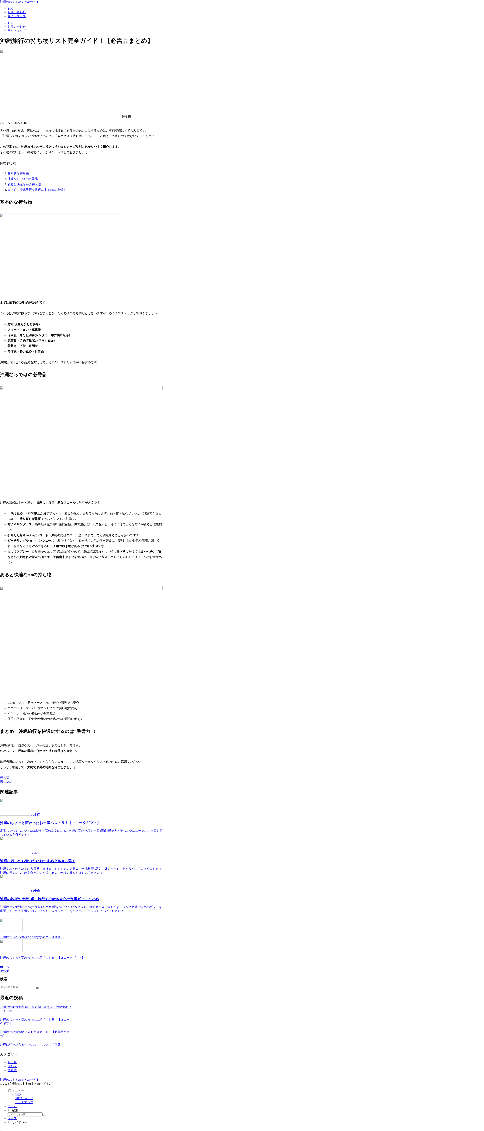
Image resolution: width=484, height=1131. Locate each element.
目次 (3, 163)
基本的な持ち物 (18, 173)
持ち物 (4, 777)
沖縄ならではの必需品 (23, 178)
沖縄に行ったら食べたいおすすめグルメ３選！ (32, 1044)
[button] (37, 988)
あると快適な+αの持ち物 (24, 184)
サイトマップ (24, 1102)
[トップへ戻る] (1, 1130)
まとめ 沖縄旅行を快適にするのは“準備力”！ (39, 189)
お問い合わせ (24, 1098)
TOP (18, 1094)
